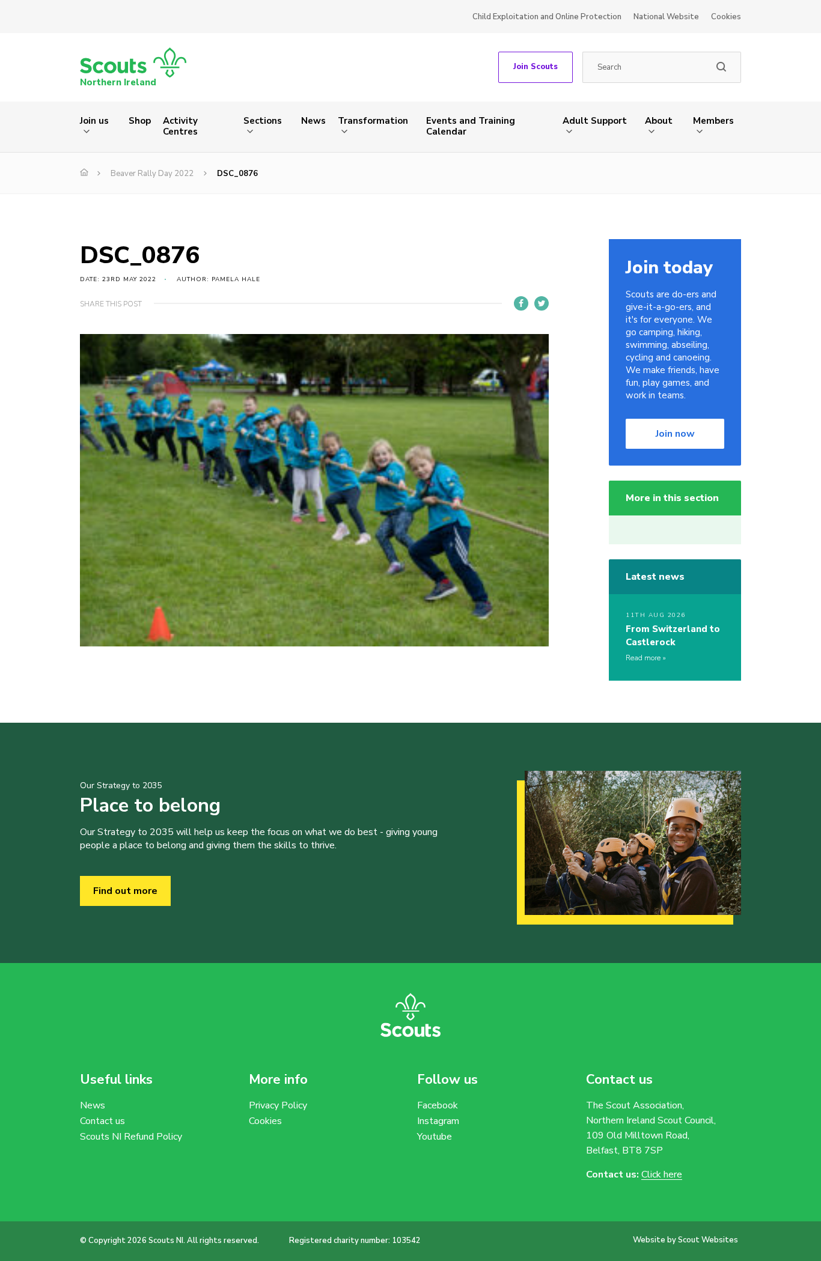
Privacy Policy (278, 1105)
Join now (675, 433)
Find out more (125, 891)
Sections (262, 121)
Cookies (726, 16)
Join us (94, 121)
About (659, 121)
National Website (666, 16)
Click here (661, 1175)
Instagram (438, 1121)
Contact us (102, 1121)
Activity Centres (180, 126)
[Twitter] (541, 303)
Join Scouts (535, 66)
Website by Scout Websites (685, 1240)
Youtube (434, 1136)
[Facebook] (521, 303)
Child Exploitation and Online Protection (546, 16)
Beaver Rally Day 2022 (152, 173)
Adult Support (595, 121)
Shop (140, 121)
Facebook (437, 1105)
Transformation (373, 121)
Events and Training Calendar (470, 126)
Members (713, 121)
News (313, 121)
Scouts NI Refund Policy (131, 1136)
